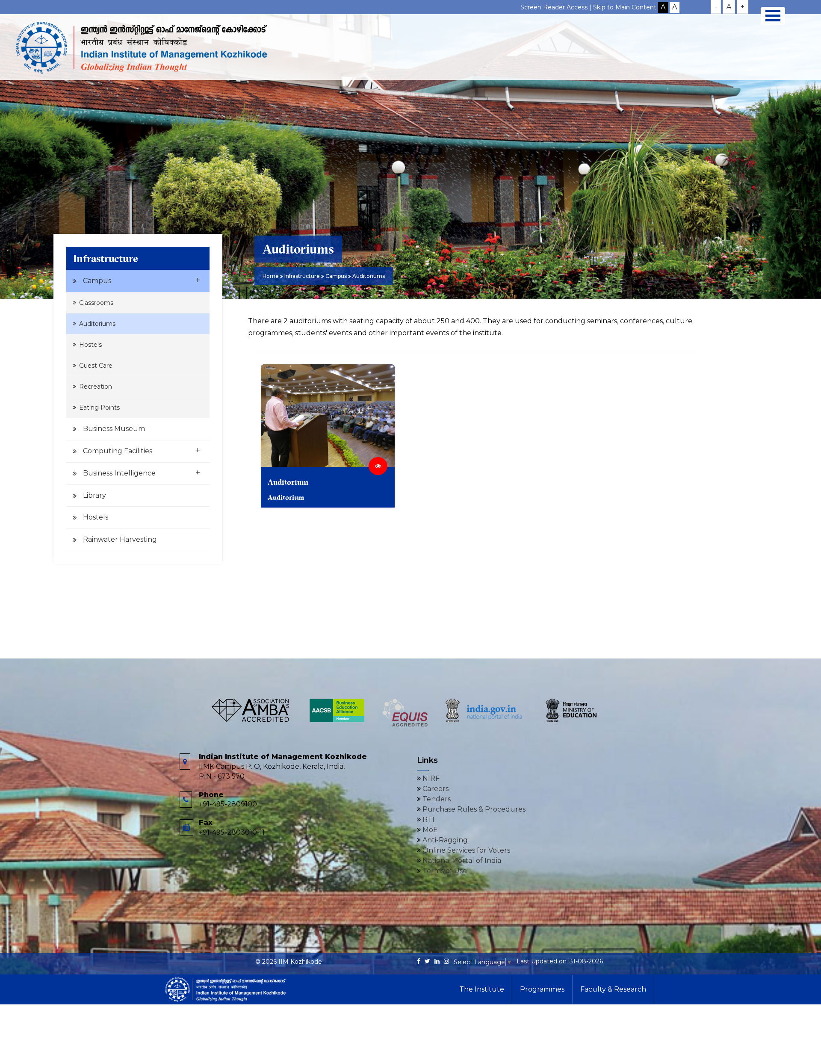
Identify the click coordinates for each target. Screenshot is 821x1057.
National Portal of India (461, 860)
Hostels (90, 344)
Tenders (436, 799)
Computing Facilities (141, 450)
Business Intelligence (141, 472)
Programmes (542, 989)
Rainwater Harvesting (120, 539)
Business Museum (114, 429)
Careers (435, 789)
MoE (429, 830)
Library (94, 495)
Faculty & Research (613, 989)
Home (271, 276)
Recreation (95, 386)
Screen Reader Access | (556, 7)
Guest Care (95, 365)
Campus (141, 280)
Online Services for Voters (465, 850)
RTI (427, 819)
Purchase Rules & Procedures (473, 809)
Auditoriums (97, 324)
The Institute (481, 989)
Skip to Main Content (624, 7)
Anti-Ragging (444, 840)
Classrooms (96, 303)
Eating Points (99, 407)
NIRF (430, 778)
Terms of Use (444, 871)
